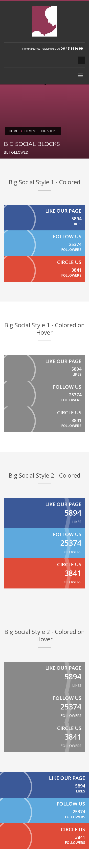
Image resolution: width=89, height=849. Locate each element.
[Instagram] (69, 60)
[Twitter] (54, 60)
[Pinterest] (62, 60)
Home (13, 131)
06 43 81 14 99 (72, 48)
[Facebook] (47, 60)
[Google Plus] (44, 269)
